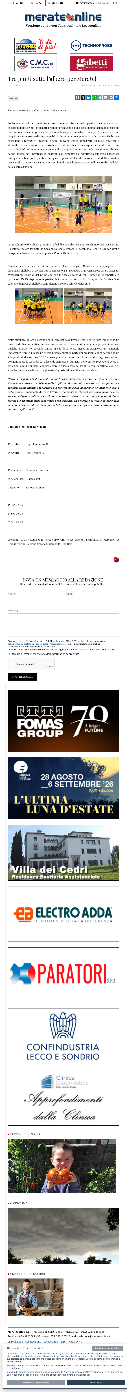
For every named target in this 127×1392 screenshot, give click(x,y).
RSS (63, 1341)
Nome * (12, 593)
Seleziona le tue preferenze (36, 1382)
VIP (81, 1341)
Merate (13, 98)
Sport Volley (15, 85)
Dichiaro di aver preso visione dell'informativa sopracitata (45, 653)
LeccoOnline (51, 1341)
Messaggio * (15, 610)
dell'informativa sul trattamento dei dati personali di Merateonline (40, 644)
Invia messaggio (22, 676)
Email (69, 593)
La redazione (15, 1341)
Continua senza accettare (107, 1348)
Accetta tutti (96, 1382)
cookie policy (14, 1361)
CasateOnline (33, 1341)
